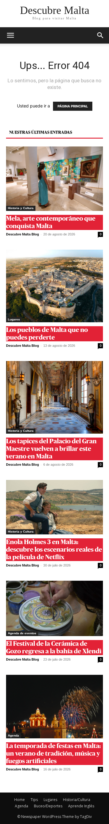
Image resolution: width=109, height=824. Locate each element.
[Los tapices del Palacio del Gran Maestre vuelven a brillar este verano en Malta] (54, 397)
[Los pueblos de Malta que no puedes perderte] (54, 286)
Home (19, 799)
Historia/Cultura (76, 799)
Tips (34, 799)
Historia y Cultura (21, 208)
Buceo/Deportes (48, 806)
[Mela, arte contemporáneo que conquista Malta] (54, 178)
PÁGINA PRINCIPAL (73, 106)
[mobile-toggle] (10, 35)
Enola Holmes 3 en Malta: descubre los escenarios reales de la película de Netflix (54, 549)
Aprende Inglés (81, 806)
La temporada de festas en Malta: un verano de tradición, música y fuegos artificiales (53, 753)
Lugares (14, 319)
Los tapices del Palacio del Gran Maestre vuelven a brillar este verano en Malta (51, 449)
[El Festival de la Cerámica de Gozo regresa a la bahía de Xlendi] (54, 608)
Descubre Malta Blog (22, 234)
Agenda (13, 735)
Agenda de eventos (22, 633)
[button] (100, 35)
